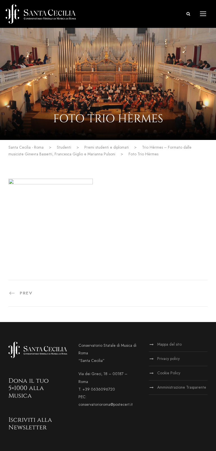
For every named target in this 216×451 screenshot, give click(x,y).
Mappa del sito (169, 344)
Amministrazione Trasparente (181, 387)
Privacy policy (168, 358)
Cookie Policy (168, 373)
